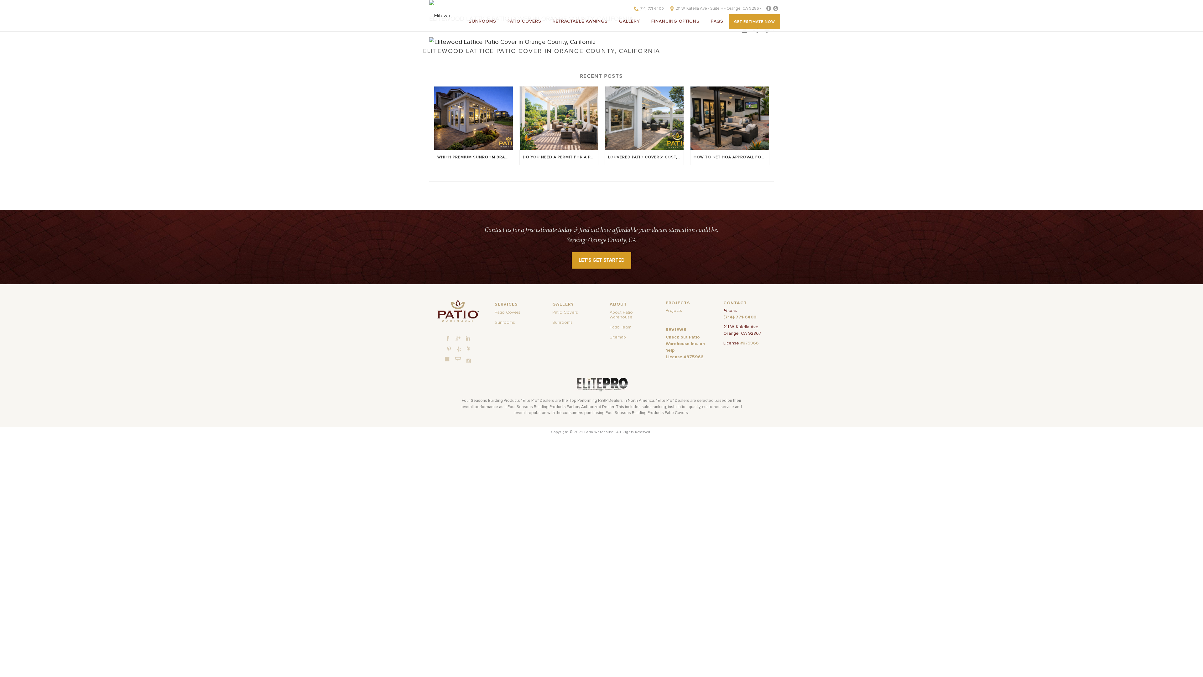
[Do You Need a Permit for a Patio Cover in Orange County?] (559, 118)
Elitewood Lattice (463, 57)
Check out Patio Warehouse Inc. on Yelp (685, 344)
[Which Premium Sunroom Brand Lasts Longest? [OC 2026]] (473, 118)
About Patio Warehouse (621, 314)
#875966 (749, 343)
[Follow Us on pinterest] (448, 349)
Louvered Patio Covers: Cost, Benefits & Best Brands (646, 157)
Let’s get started (602, 260)
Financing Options (675, 21)
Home (436, 57)
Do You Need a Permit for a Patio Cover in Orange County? (560, 157)
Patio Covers (524, 21)
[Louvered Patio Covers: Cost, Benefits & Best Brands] (644, 118)
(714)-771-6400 (652, 9)
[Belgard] (447, 358)
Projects (674, 310)
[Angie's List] (458, 359)
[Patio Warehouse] (458, 311)
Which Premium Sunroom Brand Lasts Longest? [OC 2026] (475, 157)
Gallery (629, 21)
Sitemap (618, 337)
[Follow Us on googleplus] (458, 339)
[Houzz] (468, 348)
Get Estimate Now (754, 22)
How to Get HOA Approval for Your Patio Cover (731, 157)
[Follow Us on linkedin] (468, 339)
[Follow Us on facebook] (447, 339)
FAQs (717, 21)
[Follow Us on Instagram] (468, 361)
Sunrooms (482, 21)
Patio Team (620, 327)
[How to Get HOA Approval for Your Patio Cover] (729, 118)
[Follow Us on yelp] (458, 349)
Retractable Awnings (580, 21)
